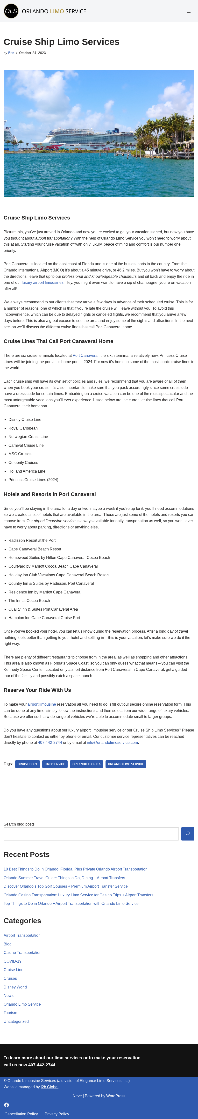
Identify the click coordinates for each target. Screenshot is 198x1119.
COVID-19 (12, 961)
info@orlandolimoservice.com (112, 742)
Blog (8, 944)
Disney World (15, 987)
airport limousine (42, 704)
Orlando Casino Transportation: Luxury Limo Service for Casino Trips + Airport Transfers (78, 895)
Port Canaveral (86, 355)
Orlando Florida (86, 764)
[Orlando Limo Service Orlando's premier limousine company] (46, 11)
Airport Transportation (22, 935)
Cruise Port (27, 764)
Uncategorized (16, 1021)
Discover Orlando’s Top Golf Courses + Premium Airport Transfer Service (66, 886)
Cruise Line (13, 970)
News (9, 996)
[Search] (187, 834)
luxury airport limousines (43, 282)
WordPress (115, 1096)
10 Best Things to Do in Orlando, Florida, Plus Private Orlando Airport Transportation (76, 869)
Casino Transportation (23, 953)
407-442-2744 (50, 742)
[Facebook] (6, 1105)
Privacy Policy (57, 1114)
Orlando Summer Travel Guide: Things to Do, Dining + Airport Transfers (64, 878)
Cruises (10, 978)
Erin (11, 53)
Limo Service (55, 764)
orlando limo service (126, 764)
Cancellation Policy (21, 1114)
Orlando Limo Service (22, 1004)
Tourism (10, 1013)
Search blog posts (19, 824)
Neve (77, 1096)
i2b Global (49, 1087)
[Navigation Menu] (188, 11)
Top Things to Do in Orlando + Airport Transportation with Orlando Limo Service (71, 903)
